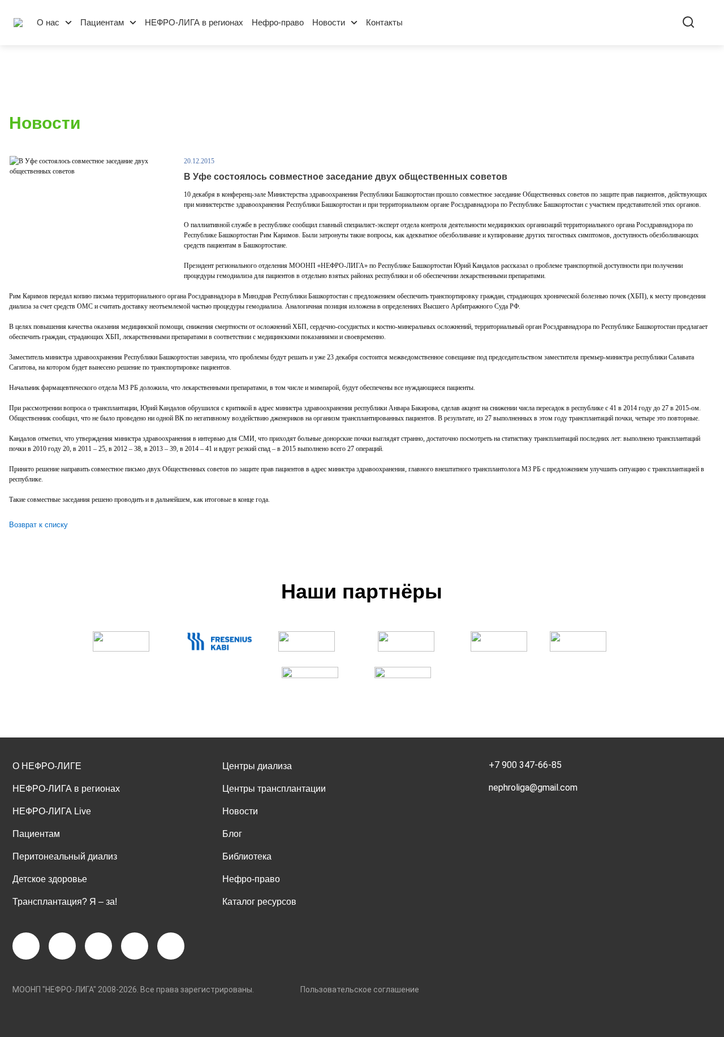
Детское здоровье (49, 879)
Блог (232, 834)
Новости (328, 22)
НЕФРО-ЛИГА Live (51, 811)
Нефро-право (278, 22)
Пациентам (102, 22)
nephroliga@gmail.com (533, 787)
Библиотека (247, 856)
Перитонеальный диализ (64, 856)
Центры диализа (257, 766)
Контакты (384, 22)
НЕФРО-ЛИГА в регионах (194, 22)
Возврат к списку (38, 524)
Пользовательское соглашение (359, 989)
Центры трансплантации (274, 788)
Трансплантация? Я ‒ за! (64, 901)
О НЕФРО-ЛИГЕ (46, 766)
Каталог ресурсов (259, 901)
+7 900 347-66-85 (525, 765)
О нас (48, 22)
